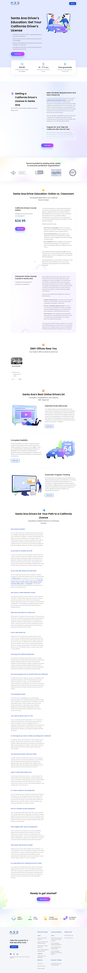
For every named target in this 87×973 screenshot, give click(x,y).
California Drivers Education (42, 956)
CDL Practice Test (69, 938)
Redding (35, 581)
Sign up (73, 3)
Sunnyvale (13, 583)
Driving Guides (41, 968)
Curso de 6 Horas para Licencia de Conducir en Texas (56, 939)
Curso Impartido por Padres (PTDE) (56, 948)
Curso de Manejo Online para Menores (56, 944)
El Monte (13, 581)
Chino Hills (40, 580)
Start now (18, 54)
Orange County (16, 578)
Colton (40, 581)
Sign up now (43, 899)
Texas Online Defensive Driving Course (43, 950)
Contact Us (40, 963)
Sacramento (29, 583)
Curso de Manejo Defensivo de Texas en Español (56, 952)
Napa (31, 581)
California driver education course (56, 100)
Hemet (17, 581)
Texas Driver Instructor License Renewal (56, 964)
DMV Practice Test (69, 935)
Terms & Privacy (41, 966)
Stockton (27, 581)
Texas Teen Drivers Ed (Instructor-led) (43, 942)
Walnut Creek (20, 583)
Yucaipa (22, 581)
